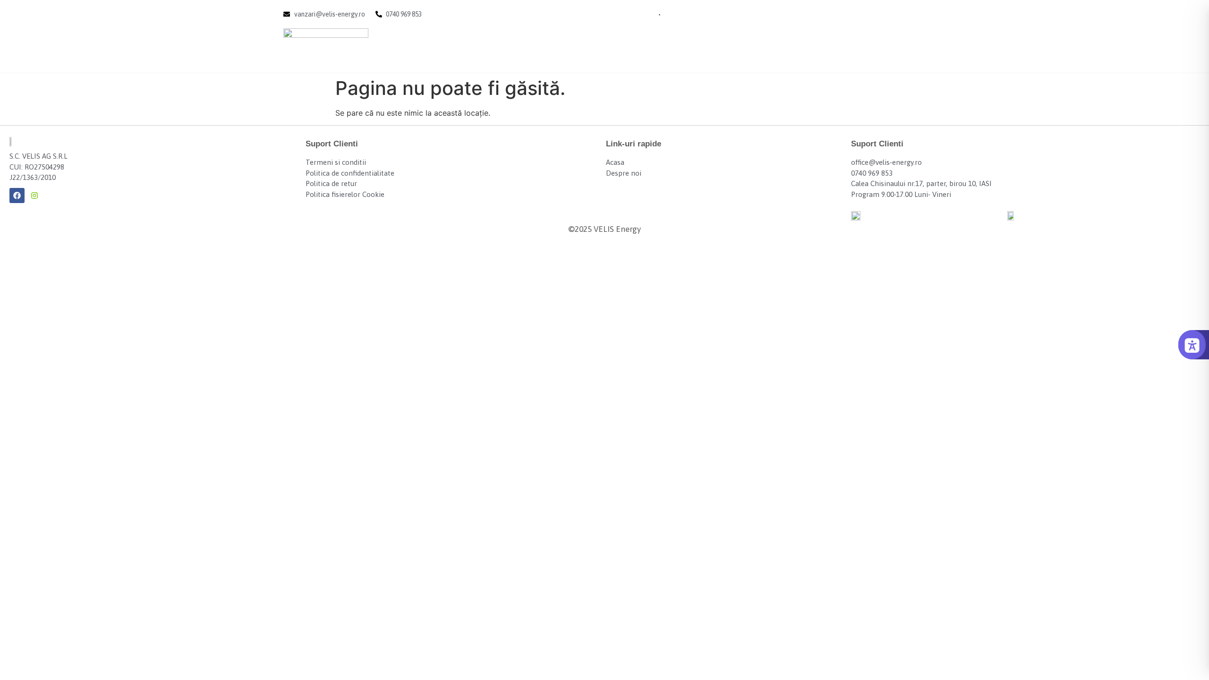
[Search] (647, 14)
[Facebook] (17, 195)
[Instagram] (34, 195)
